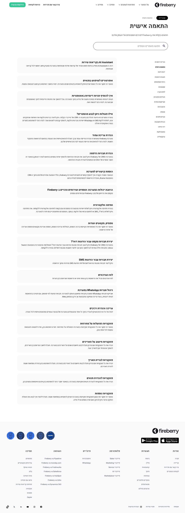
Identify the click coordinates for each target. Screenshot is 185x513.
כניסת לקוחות (34, 4)
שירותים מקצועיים (25, 463)
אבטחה (162, 112)
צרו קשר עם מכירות (51, 4)
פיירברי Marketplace (112, 475)
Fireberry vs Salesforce (52, 471)
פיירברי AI (116, 471)
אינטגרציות (161, 107)
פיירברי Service (114, 467)
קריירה (176, 463)
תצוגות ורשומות (160, 77)
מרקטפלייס (161, 137)
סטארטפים (145, 484)
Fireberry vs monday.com (51, 463)
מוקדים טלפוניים (143, 480)
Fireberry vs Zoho (54, 480)
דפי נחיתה (161, 127)
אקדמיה (29, 488)
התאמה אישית (160, 67)
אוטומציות (161, 87)
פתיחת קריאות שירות (24, 484)
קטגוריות (162, 18)
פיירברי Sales (115, 458)
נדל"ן (147, 463)
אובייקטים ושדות (159, 102)
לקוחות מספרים (173, 471)
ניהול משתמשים (159, 82)
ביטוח (147, 458)
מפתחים (29, 458)
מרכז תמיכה (27, 475)
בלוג (30, 471)
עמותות (146, 475)
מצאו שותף (27, 467)
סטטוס (29, 493)
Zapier (29, 497)
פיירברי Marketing (113, 463)
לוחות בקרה (161, 92)
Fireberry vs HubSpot (53, 475)
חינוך (147, 471)
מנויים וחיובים (160, 117)
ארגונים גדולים (144, 488)
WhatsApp (86, 463)
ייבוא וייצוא (161, 72)
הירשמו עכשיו (17, 4)
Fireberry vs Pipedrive (53, 458)
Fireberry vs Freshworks (52, 467)
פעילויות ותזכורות (159, 97)
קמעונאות (145, 467)
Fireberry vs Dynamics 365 (51, 484)
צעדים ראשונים (160, 62)
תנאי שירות (150, 506)
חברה (177, 458)
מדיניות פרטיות (164, 506)
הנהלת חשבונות (160, 122)
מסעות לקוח (161, 132)
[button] (144, 5)
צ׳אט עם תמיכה (26, 480)
